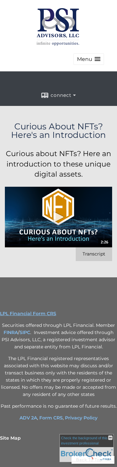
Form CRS (51, 418)
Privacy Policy (81, 418)
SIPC (25, 332)
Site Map (10, 438)
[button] (88, 59)
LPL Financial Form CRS (28, 313)
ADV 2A (28, 418)
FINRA (11, 332)
